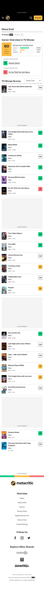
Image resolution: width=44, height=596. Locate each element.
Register (38, 18)
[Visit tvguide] (22, 561)
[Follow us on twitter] (29, 539)
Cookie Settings (22, 524)
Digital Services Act (22, 516)
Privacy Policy (22, 511)
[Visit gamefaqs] (22, 567)
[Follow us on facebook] (15, 539)
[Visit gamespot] (22, 554)
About (22, 498)
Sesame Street (14, 63)
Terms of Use (22, 520)
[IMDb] (33, 577)
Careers (22, 507)
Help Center (22, 503)
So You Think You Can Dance (19, 72)
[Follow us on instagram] (22, 539)
